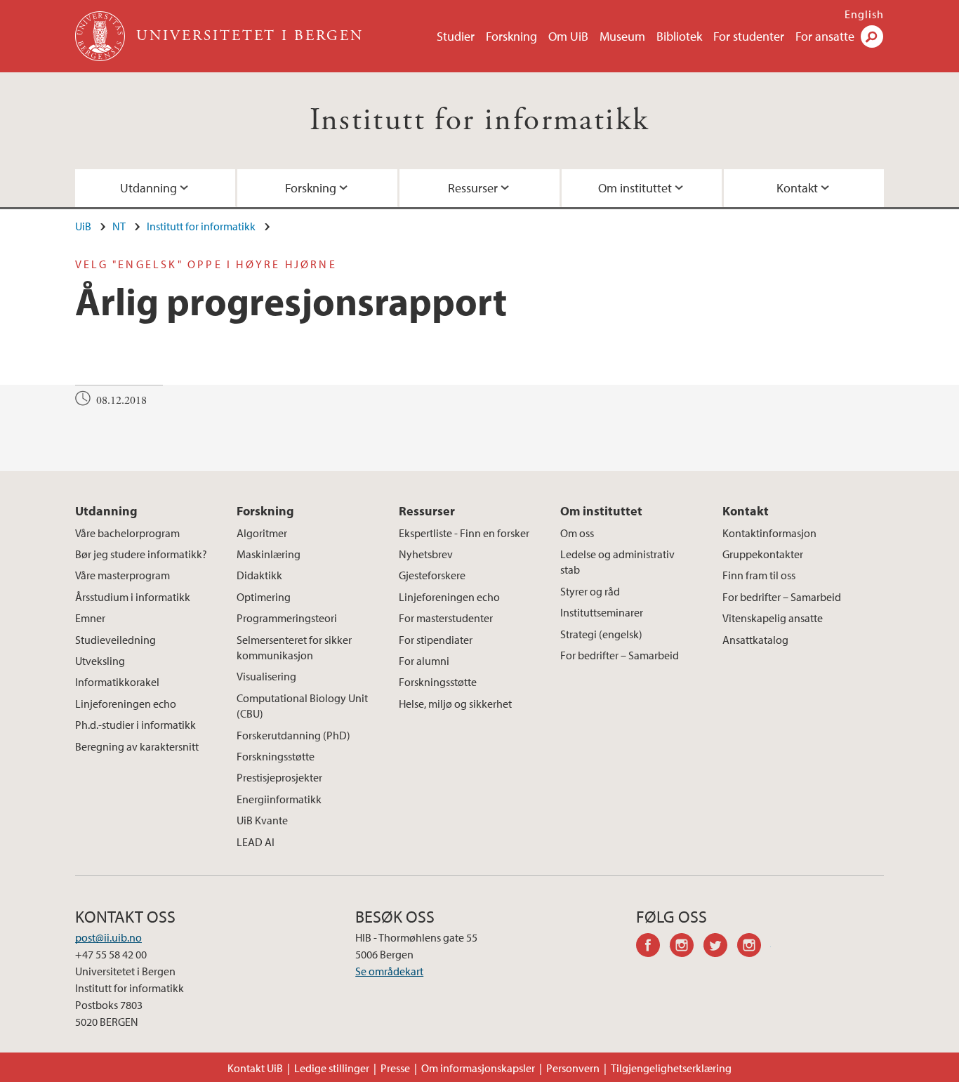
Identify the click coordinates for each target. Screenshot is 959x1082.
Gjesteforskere (432, 575)
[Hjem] (101, 36)
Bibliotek (679, 36)
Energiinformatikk (279, 799)
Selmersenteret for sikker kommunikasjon (294, 647)
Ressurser (473, 188)
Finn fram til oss (758, 575)
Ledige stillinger (331, 1068)
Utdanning (148, 188)
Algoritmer (262, 533)
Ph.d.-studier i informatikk (135, 725)
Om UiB (568, 36)
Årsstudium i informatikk (132, 597)
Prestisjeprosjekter (279, 777)
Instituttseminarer (601, 612)
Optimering (264, 597)
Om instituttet (635, 188)
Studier (456, 36)
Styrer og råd (590, 591)
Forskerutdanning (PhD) (293, 735)
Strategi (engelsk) (601, 634)
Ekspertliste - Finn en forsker (464, 533)
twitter (720, 947)
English (864, 14)
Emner (90, 618)
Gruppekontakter (762, 554)
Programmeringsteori (287, 618)
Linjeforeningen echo (125, 704)
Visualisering (266, 676)
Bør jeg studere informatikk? (141, 554)
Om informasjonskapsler (478, 1068)
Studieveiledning (115, 640)
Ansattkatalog (755, 640)
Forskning (511, 36)
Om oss (577, 533)
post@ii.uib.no (108, 937)
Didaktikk (259, 575)
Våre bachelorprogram (127, 533)
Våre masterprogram (122, 575)
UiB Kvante (262, 820)
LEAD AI (256, 842)
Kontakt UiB (255, 1068)
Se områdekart (389, 971)
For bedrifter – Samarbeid (619, 655)
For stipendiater (435, 640)
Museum (622, 36)
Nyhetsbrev (426, 554)
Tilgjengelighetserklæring (671, 1068)
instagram (686, 947)
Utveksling (100, 661)
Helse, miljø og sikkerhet (455, 704)
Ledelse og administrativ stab (617, 561)
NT (119, 226)
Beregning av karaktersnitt (137, 746)
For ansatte (824, 36)
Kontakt (797, 188)
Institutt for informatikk (480, 120)
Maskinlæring (268, 554)
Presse (395, 1068)
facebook (653, 947)
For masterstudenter (446, 618)
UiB (83, 226)
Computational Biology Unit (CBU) (302, 705)
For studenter (748, 36)
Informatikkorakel (117, 682)
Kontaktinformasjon (769, 533)
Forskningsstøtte (276, 756)
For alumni (424, 661)
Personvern (573, 1068)
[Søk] (872, 36)
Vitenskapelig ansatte (772, 618)
